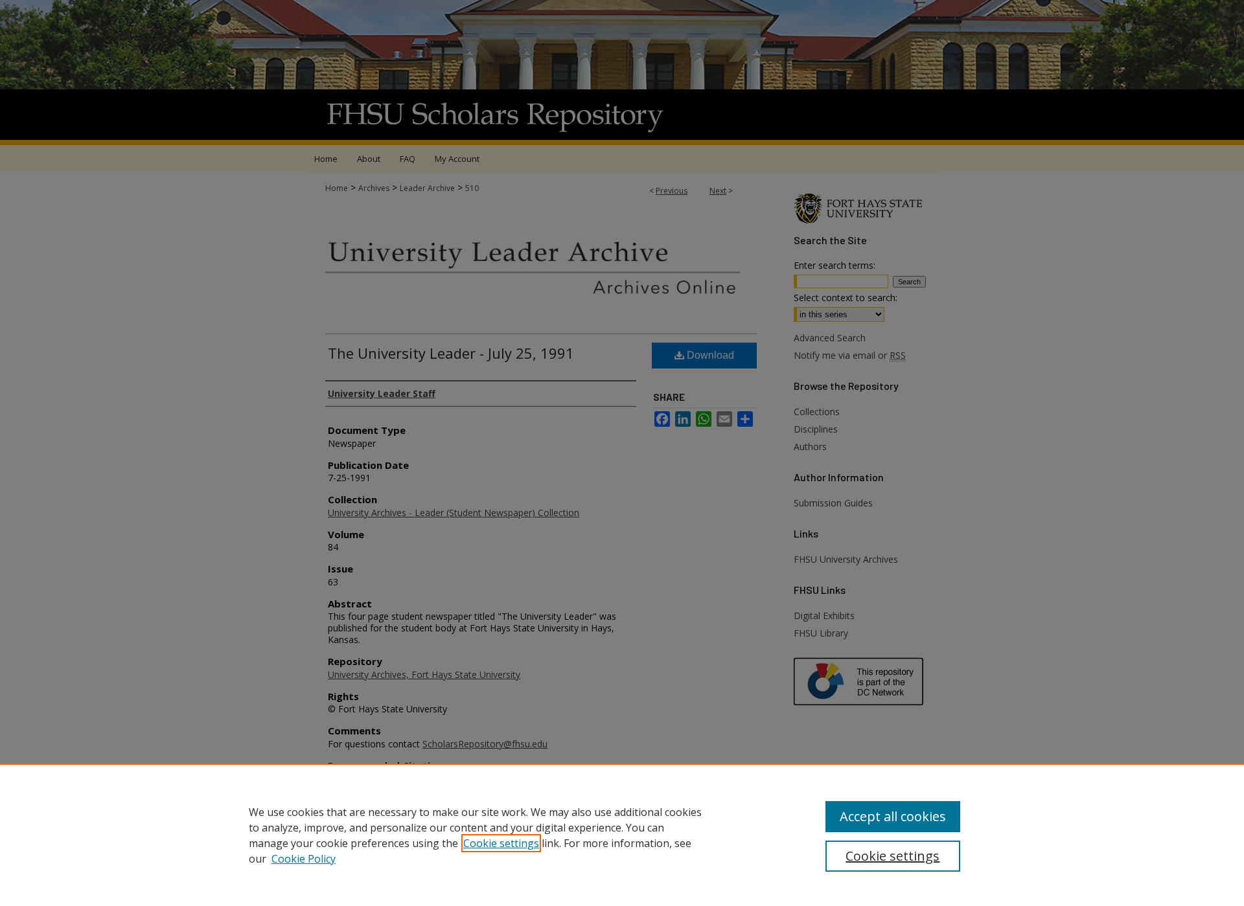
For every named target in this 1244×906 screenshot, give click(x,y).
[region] (622, 835)
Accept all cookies (893, 816)
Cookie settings (501, 843)
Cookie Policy (303, 859)
